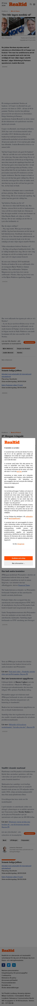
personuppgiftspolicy (14, 518)
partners (19, 471)
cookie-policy (29, 516)
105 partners (20, 544)
